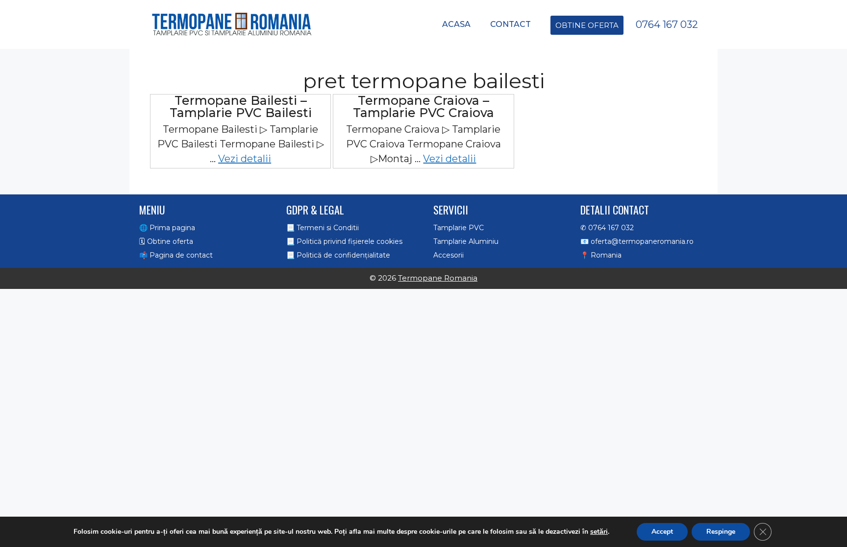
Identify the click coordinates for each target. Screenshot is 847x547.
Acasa (456, 24)
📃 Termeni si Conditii (322, 227)
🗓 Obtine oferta (166, 241)
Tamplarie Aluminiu (465, 241)
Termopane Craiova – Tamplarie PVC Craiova (423, 106)
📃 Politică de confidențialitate (338, 255)
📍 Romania (601, 255)
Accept (662, 531)
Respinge (720, 531)
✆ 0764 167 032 (607, 227)
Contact (510, 24)
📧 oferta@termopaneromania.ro (637, 241)
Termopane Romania (437, 278)
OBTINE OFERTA (587, 25)
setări (599, 531)
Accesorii (448, 255)
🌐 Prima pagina (167, 227)
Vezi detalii (244, 159)
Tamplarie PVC (458, 227)
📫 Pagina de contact (176, 255)
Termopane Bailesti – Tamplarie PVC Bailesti (241, 106)
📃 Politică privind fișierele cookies (344, 241)
